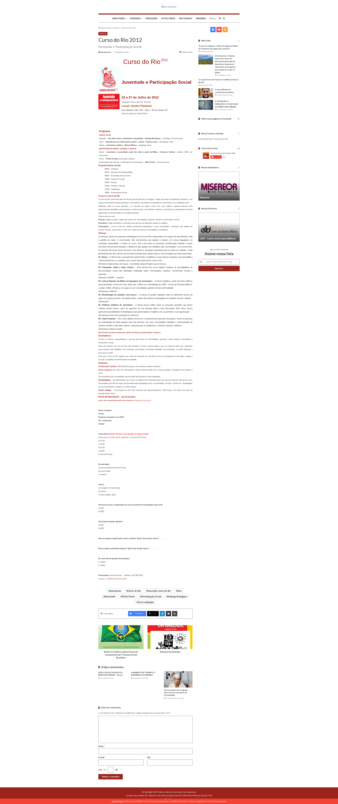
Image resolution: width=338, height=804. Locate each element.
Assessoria (115, 590)
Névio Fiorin (128, 596)
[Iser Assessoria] (169, 6)
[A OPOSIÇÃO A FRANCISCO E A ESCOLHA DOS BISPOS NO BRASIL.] (205, 105)
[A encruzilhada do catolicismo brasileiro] (205, 93)
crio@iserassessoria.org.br (142, 400)
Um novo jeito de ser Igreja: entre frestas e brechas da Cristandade (176, 692)
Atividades (135, 18)
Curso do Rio (134, 590)
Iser (180, 590)
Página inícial (105, 28)
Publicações (151, 18)
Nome (101, 746)
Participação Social (151, 596)
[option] (219, 186)
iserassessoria (105, 52)
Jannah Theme (117, 801)
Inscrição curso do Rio (159, 590)
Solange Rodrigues (177, 596)
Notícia (116, 28)
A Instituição (118, 18)
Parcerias (201, 18)
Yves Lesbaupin (146, 602)
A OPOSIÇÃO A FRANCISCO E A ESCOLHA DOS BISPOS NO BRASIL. (226, 104)
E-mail (101, 757)
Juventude (110, 596)
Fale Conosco (185, 18)
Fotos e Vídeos (168, 18)
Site (149, 757)
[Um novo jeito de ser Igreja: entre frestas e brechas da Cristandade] (178, 679)
